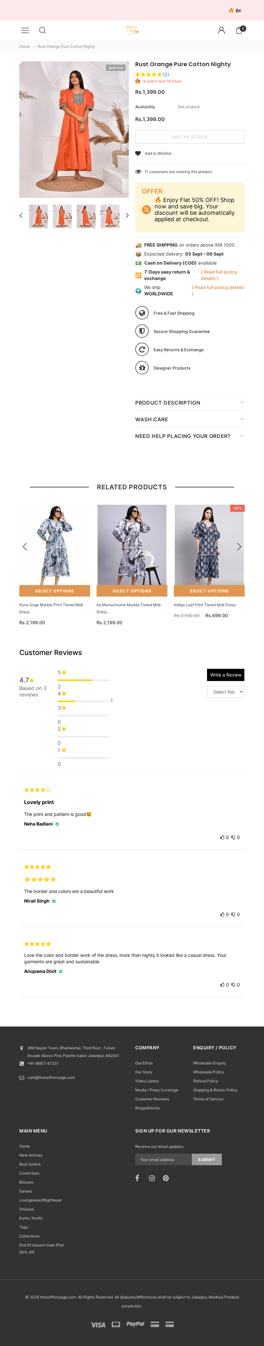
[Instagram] (154, 1178)
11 (146, 171)
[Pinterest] (168, 1178)
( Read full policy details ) (219, 275)
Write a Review (225, 674)
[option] (74, 130)
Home (24, 46)
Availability (145, 106)
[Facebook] (140, 1178)
